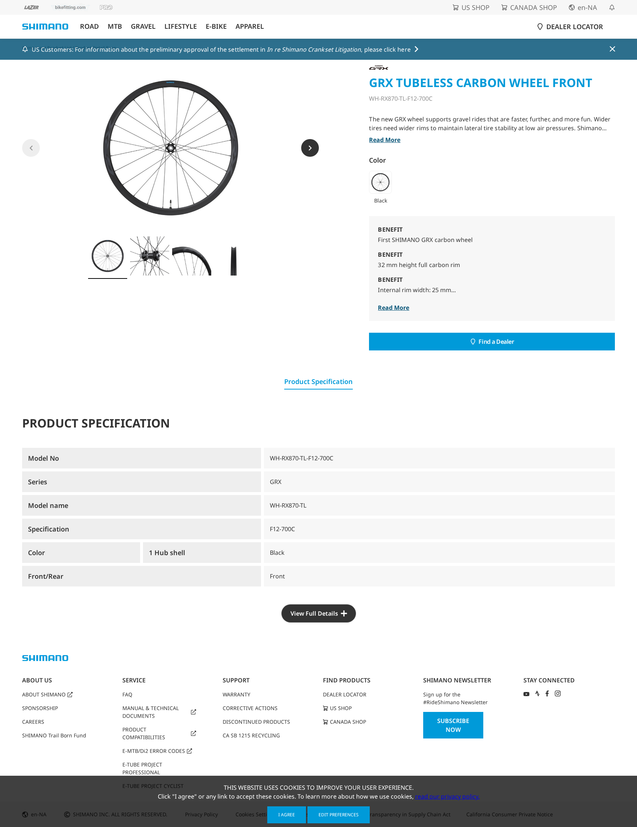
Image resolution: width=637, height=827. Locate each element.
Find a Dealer (496, 342)
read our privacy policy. (447, 796)
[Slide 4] (233, 256)
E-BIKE (216, 26)
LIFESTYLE (180, 26)
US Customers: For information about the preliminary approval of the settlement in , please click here (221, 49)
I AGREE (286, 815)
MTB (115, 26)
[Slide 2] (149, 256)
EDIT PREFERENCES (338, 815)
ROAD (89, 26)
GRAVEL (143, 26)
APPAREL (250, 26)
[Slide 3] (191, 256)
